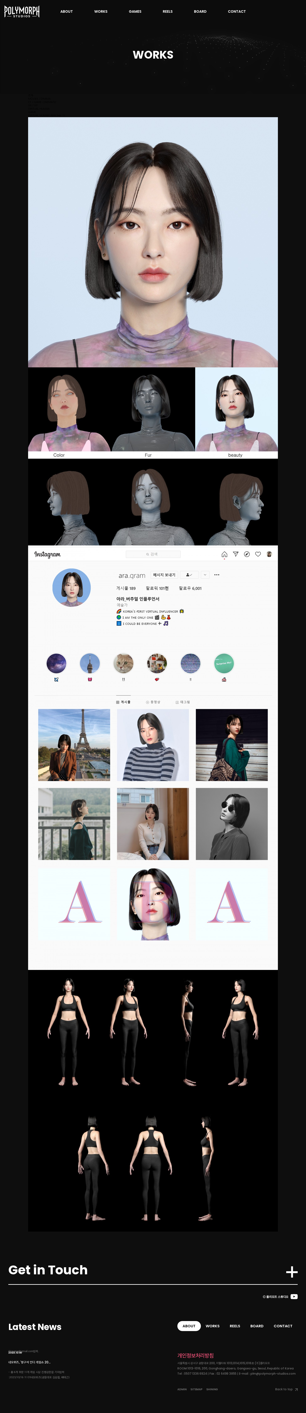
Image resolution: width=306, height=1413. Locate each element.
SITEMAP (196, 1389)
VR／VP (32, 105)
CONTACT (237, 11)
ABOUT (66, 11)
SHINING (212, 1389)
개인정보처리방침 (195, 1355)
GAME (32, 112)
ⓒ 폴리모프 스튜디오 (276, 1297)
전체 (30, 95)
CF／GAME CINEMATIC (42, 102)
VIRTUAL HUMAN (39, 108)
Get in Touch (48, 1270)
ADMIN (182, 1389)
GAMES (135, 11)
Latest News (35, 1327)
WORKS (100, 11)
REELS (168, 11)
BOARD (200, 11)
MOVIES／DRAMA (39, 98)
